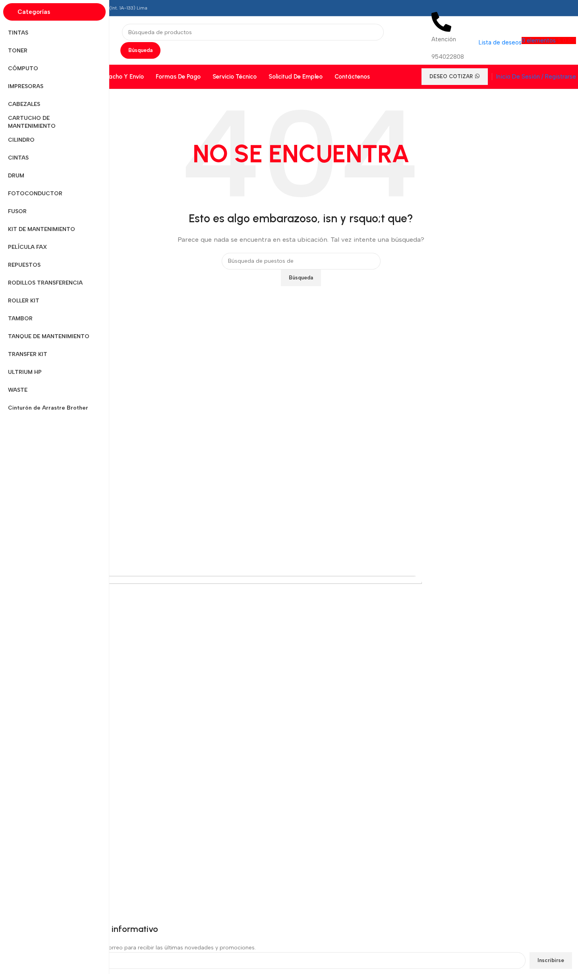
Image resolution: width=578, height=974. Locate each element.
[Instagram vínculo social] (537, 8)
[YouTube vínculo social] (552, 8)
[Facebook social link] (509, 8)
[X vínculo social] (523, 8)
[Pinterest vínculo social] (566, 8)
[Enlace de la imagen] (226, 604)
